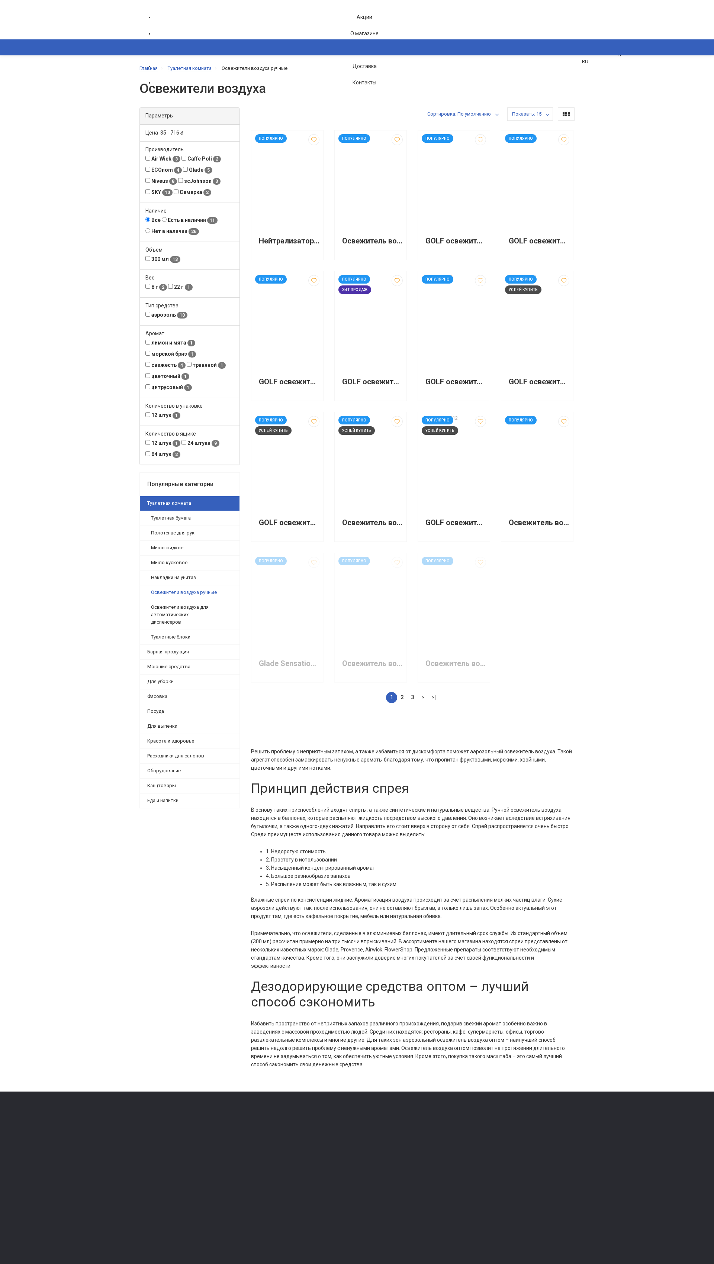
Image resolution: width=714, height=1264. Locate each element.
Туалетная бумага (171, 518)
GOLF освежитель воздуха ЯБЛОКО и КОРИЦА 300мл (289, 522)
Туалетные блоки (170, 637)
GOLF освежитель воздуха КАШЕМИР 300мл (539, 382)
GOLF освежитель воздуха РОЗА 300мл (455, 382)
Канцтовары (161, 785)
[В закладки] (313, 139)
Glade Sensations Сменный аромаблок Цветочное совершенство (289, 663)
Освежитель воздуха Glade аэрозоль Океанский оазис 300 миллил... (372, 522)
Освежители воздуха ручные (184, 592)
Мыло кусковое (169, 562)
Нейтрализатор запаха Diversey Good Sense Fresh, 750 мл (289, 241)
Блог (366, 1157)
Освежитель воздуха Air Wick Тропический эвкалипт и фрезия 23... (455, 663)
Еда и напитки (162, 800)
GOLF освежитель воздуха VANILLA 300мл (289, 382)
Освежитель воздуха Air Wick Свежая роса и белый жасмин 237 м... (372, 663)
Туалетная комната (169, 503)
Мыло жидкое (167, 547)
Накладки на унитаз (173, 577)
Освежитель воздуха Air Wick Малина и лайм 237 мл (539, 522)
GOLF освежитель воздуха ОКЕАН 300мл (539, 241)
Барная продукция (168, 651)
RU (585, 61)
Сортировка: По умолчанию (459, 114)
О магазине (364, 33)
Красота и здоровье (170, 741)
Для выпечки (162, 726)
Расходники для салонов (175, 756)
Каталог (156, 83)
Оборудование (164, 770)
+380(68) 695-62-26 (169, 1138)
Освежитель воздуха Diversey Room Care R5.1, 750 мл (372, 241)
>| (433, 697)
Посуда (155, 711)
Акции (364, 17)
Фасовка (157, 696)
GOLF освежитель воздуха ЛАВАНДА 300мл (455, 241)
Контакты (364, 82)
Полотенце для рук (172, 533)
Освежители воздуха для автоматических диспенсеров (180, 614)
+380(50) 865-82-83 (169, 1127)
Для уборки (160, 681)
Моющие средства (168, 666)
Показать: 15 (526, 114)
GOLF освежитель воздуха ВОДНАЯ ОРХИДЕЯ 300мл (372, 382)
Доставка (365, 66)
